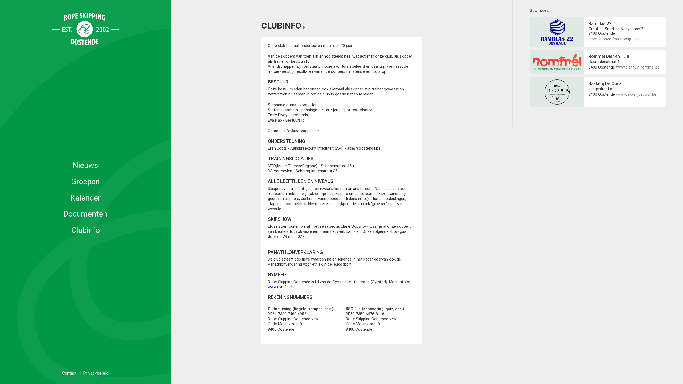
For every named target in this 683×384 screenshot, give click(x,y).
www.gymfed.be (282, 287)
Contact (69, 373)
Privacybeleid (96, 373)
